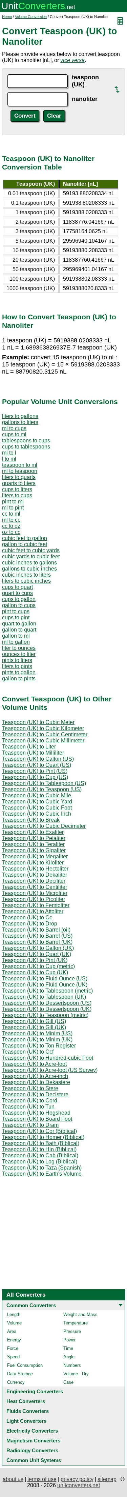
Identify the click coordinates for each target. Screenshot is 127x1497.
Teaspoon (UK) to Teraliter (33, 844)
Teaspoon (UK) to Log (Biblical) (39, 1161)
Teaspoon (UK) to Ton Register (39, 1046)
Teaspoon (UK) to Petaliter (33, 838)
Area (11, 1331)
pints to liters (17, 660)
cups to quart (17, 587)
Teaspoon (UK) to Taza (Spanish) (42, 1168)
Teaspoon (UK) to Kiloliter (33, 862)
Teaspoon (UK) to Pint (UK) (34, 960)
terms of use (42, 1479)
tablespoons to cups (26, 440)
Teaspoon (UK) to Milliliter (33, 753)
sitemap (107, 1479)
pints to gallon (19, 672)
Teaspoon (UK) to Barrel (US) (37, 936)
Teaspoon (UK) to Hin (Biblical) (39, 1149)
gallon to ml (16, 636)
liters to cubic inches (26, 581)
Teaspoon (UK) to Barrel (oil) (36, 930)
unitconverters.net (78, 1485)
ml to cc (11, 520)
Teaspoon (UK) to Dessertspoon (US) (46, 1003)
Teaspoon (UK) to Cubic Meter (38, 722)
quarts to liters (19, 483)
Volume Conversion (31, 17)
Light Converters (26, 1421)
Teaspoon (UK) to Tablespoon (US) (44, 783)
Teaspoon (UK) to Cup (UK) (35, 972)
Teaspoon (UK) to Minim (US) (37, 1033)
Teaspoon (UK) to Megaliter (35, 856)
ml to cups (14, 428)
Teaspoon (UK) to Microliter (34, 893)
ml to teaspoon (19, 471)
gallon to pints (19, 678)
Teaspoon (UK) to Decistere (35, 1094)
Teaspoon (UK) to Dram (30, 1125)
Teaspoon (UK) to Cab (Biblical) (40, 1155)
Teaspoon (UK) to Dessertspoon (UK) (46, 1009)
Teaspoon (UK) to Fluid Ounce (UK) (44, 984)
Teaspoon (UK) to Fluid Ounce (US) (44, 978)
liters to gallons (20, 416)
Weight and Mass (80, 1314)
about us (13, 1479)
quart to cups (17, 593)
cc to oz (11, 526)
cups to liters (17, 489)
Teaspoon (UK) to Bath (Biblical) (40, 1143)
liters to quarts (19, 477)
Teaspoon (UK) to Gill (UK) (34, 1027)
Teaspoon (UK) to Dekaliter (34, 875)
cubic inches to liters (26, 575)
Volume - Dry (76, 1373)
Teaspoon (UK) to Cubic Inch (36, 814)
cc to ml (11, 514)
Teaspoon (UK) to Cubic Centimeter (44, 734)
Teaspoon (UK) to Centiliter (34, 887)
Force (12, 1348)
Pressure (72, 1331)
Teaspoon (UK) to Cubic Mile (36, 795)
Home (7, 17)
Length (13, 1314)
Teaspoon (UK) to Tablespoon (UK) (44, 997)
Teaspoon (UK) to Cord (29, 1100)
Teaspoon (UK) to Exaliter (33, 832)
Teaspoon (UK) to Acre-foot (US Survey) (50, 1070)
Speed (13, 1356)
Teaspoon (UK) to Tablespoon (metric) (47, 991)
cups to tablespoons (26, 447)
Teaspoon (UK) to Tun (28, 1107)
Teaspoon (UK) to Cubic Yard (37, 801)
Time (68, 1348)
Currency (16, 1382)
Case (68, 1382)
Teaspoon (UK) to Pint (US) (34, 771)
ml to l (9, 453)
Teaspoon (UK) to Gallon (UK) (38, 948)
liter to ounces (19, 648)
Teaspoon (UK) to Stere (30, 1088)
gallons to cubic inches (29, 569)
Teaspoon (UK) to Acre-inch (35, 1076)
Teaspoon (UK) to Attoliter (32, 911)
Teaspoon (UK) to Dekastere (36, 1082)
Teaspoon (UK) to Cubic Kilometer (43, 728)
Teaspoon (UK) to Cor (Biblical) (39, 1131)
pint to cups (15, 611)
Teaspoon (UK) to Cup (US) (35, 777)
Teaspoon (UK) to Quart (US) (36, 765)
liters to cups (17, 495)
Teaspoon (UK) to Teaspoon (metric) (45, 1015)
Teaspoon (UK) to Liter (29, 747)
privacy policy (77, 1479)
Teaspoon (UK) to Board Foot (37, 1119)
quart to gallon (19, 623)
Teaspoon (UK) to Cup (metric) (38, 966)
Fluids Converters (27, 1411)
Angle (69, 1356)
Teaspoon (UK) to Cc (27, 917)
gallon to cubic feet (24, 544)
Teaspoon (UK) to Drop (29, 923)
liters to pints (17, 666)
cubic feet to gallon (24, 538)
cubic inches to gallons (29, 562)
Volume (14, 1322)
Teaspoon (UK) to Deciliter (33, 881)
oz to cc (11, 532)
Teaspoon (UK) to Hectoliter (35, 869)
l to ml (9, 459)
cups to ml (14, 434)
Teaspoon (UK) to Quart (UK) (36, 954)
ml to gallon (16, 642)
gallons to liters (20, 422)
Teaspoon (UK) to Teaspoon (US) (42, 789)
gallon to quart (19, 630)
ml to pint (13, 508)
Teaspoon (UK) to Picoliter (33, 899)
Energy (14, 1339)
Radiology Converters (32, 1450)
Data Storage (20, 1373)
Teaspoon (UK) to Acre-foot (34, 1064)
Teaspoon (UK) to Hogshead (36, 1113)
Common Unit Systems (33, 1460)
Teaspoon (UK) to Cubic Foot (37, 808)
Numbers (72, 1365)
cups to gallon (19, 599)
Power (69, 1339)
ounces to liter (19, 654)
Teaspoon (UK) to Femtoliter (35, 905)
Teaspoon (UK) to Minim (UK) (37, 1039)
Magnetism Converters (33, 1440)
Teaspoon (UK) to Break (31, 820)
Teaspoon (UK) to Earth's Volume (42, 1174)
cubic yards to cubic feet (31, 556)
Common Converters (31, 1305)
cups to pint (15, 617)
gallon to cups (19, 605)
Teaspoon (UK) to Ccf (28, 1052)
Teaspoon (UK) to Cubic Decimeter (44, 826)
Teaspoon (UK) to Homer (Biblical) (43, 1137)
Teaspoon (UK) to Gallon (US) (38, 759)
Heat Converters (25, 1401)
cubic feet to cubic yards (31, 550)
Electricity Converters (32, 1431)
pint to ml (13, 501)
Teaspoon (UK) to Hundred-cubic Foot (47, 1058)
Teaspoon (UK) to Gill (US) (34, 1021)
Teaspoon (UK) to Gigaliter (34, 850)
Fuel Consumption (25, 1365)
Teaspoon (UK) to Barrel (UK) (37, 942)
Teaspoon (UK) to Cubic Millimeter (43, 740)
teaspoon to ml (19, 465)
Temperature (75, 1322)
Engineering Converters (34, 1391)
